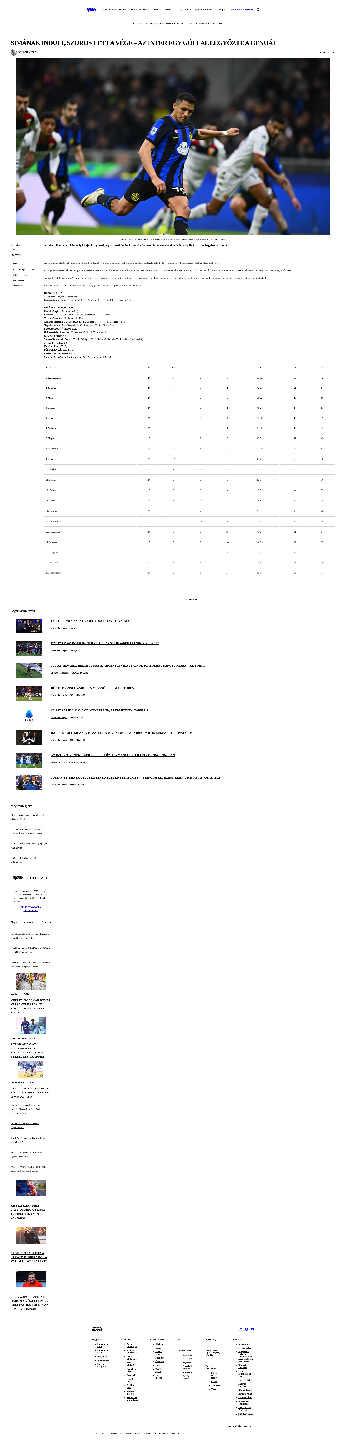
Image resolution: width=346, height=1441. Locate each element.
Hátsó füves (202, 23)
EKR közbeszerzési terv (244, 1373)
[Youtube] (252, 1329)
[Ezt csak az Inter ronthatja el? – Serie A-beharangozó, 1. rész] (29, 655)
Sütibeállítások (246, 1414)
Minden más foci (58, 762)
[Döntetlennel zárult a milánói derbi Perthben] (29, 700)
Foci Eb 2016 (130, 1386)
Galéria (208, 10)
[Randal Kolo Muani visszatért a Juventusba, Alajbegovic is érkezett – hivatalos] (29, 744)
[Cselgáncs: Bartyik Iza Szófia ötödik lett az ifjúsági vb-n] (31, 1077)
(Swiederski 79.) (63, 318)
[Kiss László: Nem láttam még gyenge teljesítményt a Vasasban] (31, 1195)
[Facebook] (246, 1329)
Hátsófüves (102, 1356)
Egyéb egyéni (158, 1370)
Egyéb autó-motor (214, 1375)
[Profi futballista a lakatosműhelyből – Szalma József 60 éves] (31, 1243)
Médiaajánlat (244, 1348)
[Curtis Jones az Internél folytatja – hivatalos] (29, 633)
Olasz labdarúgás (59, 628)
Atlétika (159, 1344)
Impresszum (244, 1344)
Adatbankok (110, 10)
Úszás (158, 1348)
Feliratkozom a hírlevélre (31, 909)
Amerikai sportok (187, 1367)
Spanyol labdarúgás (60, 673)
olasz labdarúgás (19, 270)
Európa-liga (132, 1375)
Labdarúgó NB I (18, 1038)
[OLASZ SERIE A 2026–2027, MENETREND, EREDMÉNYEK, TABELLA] (29, 722)
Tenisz (158, 1365)
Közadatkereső (245, 1390)
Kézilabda (187, 1355)
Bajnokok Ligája (131, 1370)
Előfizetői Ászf (245, 1397)
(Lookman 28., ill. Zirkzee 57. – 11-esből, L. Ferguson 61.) (85, 321)
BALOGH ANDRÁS (28, 52)
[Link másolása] (14, 249)
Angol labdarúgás (132, 1345)
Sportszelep (211, 1339)
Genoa (33, 270)
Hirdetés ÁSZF (245, 1394)
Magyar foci (97, 1339)
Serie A (15, 275)
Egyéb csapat (186, 1377)
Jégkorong (188, 1362)
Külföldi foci (126, 1339)
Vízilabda (187, 1372)
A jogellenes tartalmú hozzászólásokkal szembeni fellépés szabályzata (246, 1356)
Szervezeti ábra (245, 1380)
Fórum (214, 1381)
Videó (213, 1389)
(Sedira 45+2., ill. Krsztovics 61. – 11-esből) (77, 314)
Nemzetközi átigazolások (132, 1398)
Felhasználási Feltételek (244, 1408)
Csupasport (191, 23)
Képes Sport (179, 23)
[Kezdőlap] (91, 9)
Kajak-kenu (158, 1352)
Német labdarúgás (132, 1364)
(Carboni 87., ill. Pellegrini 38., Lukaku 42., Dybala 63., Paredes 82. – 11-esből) (93, 339)
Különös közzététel (242, 1385)
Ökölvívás (159, 1361)
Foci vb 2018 (130, 1380)
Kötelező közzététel (242, 1366)
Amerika (168, 10)
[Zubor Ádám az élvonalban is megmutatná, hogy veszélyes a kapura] (31, 1033)
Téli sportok (158, 1376)
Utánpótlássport (216, 23)
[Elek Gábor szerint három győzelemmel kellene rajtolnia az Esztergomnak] (31, 1286)
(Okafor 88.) (59, 353)
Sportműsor (166, 23)
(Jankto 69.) (61, 311)
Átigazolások (103, 1360)
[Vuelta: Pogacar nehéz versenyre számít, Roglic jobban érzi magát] (31, 989)
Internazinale (18, 286)
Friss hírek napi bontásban (149, 23)
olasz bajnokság (19, 280)
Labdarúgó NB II (102, 1351)
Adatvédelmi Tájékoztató (244, 1402)
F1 (176, 10)
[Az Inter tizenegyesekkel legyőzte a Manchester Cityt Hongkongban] (29, 767)
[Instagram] (240, 1329)
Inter (25, 275)
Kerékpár (15, 994)
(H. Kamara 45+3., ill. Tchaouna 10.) (75, 332)
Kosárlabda (188, 1358)
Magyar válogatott (101, 1365)
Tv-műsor (215, 1385)
